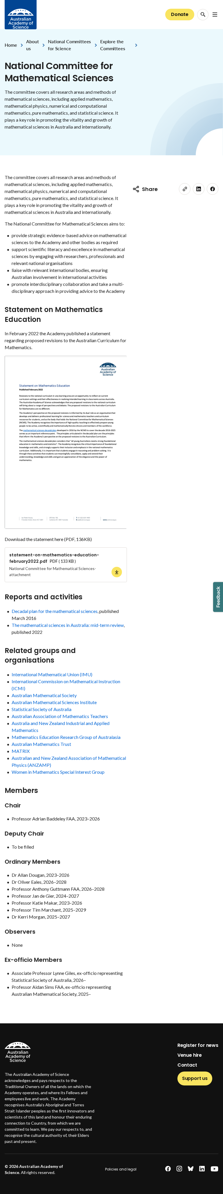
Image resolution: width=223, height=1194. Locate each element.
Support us (195, 1078)
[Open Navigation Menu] (214, 14)
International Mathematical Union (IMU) (52, 674)
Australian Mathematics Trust (41, 744)
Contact (187, 1065)
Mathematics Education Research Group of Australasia (66, 737)
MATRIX (21, 751)
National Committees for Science (69, 45)
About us (32, 45)
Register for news (197, 1045)
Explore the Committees (112, 45)
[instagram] (179, 1169)
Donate (179, 14)
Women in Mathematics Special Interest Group (58, 772)
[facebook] (212, 189)
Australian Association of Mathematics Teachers (60, 716)
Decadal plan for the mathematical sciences (55, 611)
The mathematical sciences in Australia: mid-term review (68, 625)
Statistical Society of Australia (41, 709)
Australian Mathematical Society (44, 695)
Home (11, 45)
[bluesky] (190, 1169)
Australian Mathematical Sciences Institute (54, 702)
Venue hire (189, 1055)
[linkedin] (198, 189)
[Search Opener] (202, 14)
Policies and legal (120, 1169)
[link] (184, 189)
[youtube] (214, 1169)
